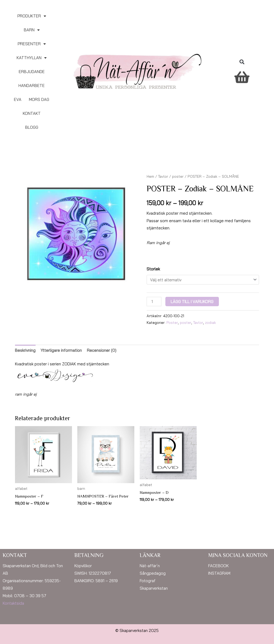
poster (178, 176)
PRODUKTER (29, 15)
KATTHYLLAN (29, 57)
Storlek (153, 268)
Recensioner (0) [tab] (101, 350)
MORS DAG (39, 99)
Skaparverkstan (154, 588)
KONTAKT (32, 113)
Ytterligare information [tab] (61, 350)
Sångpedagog (153, 573)
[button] (241, 62)
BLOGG (31, 127)
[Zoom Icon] (76, 234)
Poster (172, 322)
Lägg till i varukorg (192, 301)
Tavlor (163, 176)
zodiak (210, 322)
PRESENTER (29, 43)
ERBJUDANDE (32, 71)
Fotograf (147, 580)
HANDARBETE (31, 85)
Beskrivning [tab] (25, 350)
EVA (17, 99)
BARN (29, 29)
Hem (150, 176)
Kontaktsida (13, 603)
